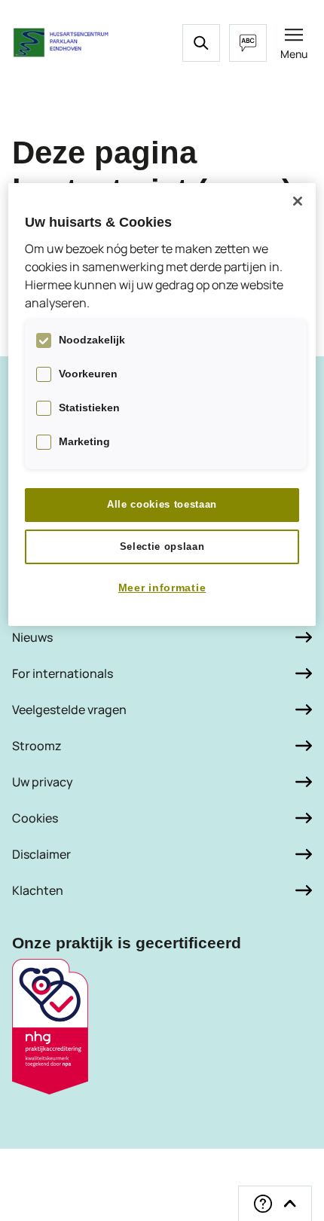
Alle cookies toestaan (162, 504)
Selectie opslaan (162, 546)
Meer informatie (162, 588)
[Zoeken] (201, 43)
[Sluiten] (297, 201)
